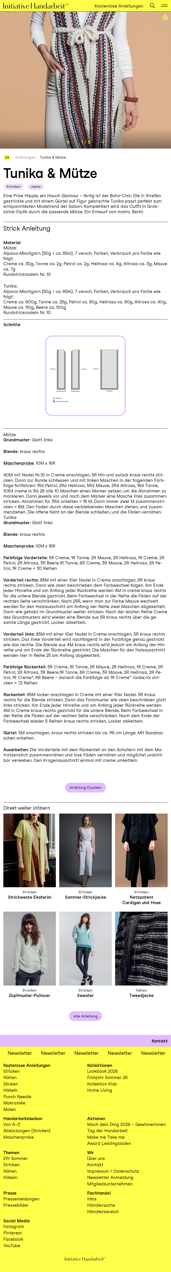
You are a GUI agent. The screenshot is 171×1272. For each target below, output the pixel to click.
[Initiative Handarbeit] (40, 6)
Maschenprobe (18, 463)
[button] (152, 5)
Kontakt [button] (160, 1041)
